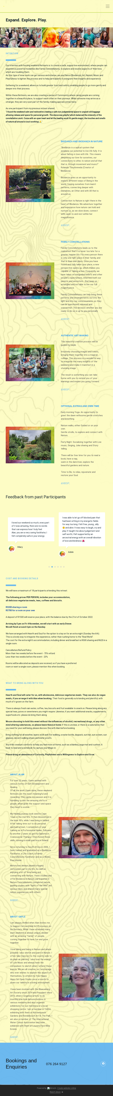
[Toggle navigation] (107, 6)
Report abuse (55, 1092)
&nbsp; (65, 225)
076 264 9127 (56, 1064)
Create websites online (66, 1088)
